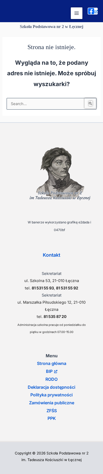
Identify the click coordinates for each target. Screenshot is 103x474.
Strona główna (51, 363)
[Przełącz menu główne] (76, 13)
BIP (49, 371)
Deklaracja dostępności (51, 387)
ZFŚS (51, 410)
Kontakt (51, 255)
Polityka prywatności (51, 394)
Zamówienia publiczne (51, 402)
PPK (52, 418)
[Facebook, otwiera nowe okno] (93, 11)
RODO (51, 379)
